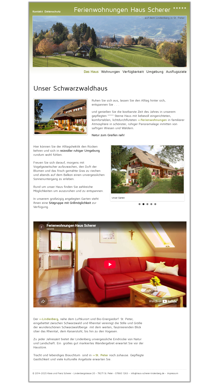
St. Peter (102, 355)
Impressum (172, 373)
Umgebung (154, 72)
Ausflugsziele (176, 72)
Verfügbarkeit (133, 72)
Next (189, 176)
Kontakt (38, 11)
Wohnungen (110, 72)
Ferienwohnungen (154, 120)
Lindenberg (50, 319)
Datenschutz (52, 11)
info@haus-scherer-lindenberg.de (147, 373)
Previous (105, 176)
